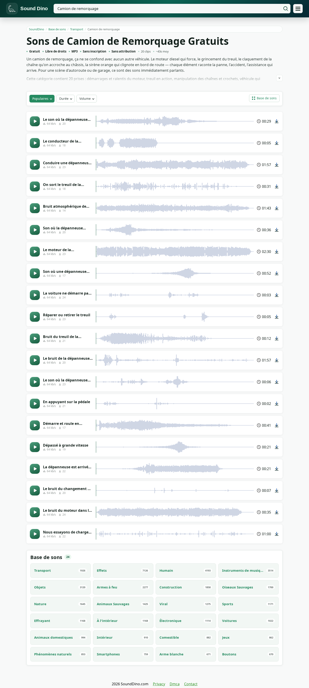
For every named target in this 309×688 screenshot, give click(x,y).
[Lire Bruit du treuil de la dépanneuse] (35, 338)
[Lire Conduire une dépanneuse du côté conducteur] (35, 165)
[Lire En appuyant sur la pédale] (35, 404)
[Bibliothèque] (298, 8)
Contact (190, 683)
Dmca (175, 683)
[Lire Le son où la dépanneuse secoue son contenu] (35, 382)
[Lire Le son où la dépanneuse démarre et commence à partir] (35, 121)
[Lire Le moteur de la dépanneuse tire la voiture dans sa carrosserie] (35, 252)
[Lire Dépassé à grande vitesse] (35, 447)
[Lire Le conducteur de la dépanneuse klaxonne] (35, 143)
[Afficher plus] (279, 78)
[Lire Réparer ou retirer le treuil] (35, 317)
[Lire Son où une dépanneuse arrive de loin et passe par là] (35, 273)
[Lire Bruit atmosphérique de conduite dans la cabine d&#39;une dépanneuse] (35, 208)
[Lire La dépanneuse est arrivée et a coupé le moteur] (35, 469)
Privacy (159, 683)
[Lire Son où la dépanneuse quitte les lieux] (35, 230)
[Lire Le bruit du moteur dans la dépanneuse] (35, 512)
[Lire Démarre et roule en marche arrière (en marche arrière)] (35, 425)
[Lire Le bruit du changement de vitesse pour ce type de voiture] (35, 490)
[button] (264, 98)
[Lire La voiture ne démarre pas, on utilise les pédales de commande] (35, 295)
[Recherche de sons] (286, 8)
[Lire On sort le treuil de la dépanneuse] (35, 186)
